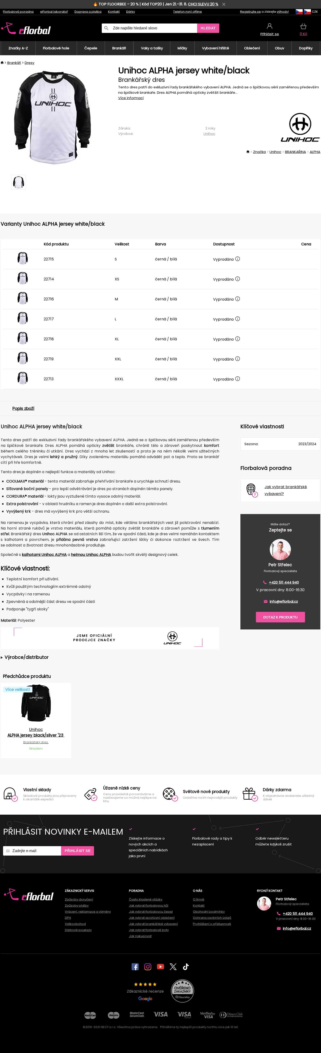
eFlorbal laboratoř (54, 11)
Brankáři (14, 62)
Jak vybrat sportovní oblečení (152, 917)
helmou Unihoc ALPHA (91, 554)
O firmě (198, 899)
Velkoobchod (75, 924)
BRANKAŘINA (295, 151)
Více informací (131, 97)
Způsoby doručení (79, 899)
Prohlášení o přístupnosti (212, 924)
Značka (259, 151)
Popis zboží (23, 408)
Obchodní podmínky (209, 911)
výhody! (283, 11)
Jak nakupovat (140, 936)
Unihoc (209, 133)
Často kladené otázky (145, 899)
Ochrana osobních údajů (212, 917)
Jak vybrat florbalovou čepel (151, 911)
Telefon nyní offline (187, 11)
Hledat (208, 28)
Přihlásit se (77, 851)
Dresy (29, 62)
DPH (68, 917)
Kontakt (114, 11)
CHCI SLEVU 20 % (203, 4)
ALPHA (315, 151)
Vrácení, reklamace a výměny (88, 911)
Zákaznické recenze (145, 991)
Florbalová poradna (18, 11)
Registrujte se (250, 11)
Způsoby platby (77, 905)
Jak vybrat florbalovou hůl (148, 905)
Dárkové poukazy (78, 930)
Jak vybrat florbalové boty (149, 930)
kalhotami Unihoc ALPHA (44, 554)
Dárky (130, 11)
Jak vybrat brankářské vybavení (153, 924)
